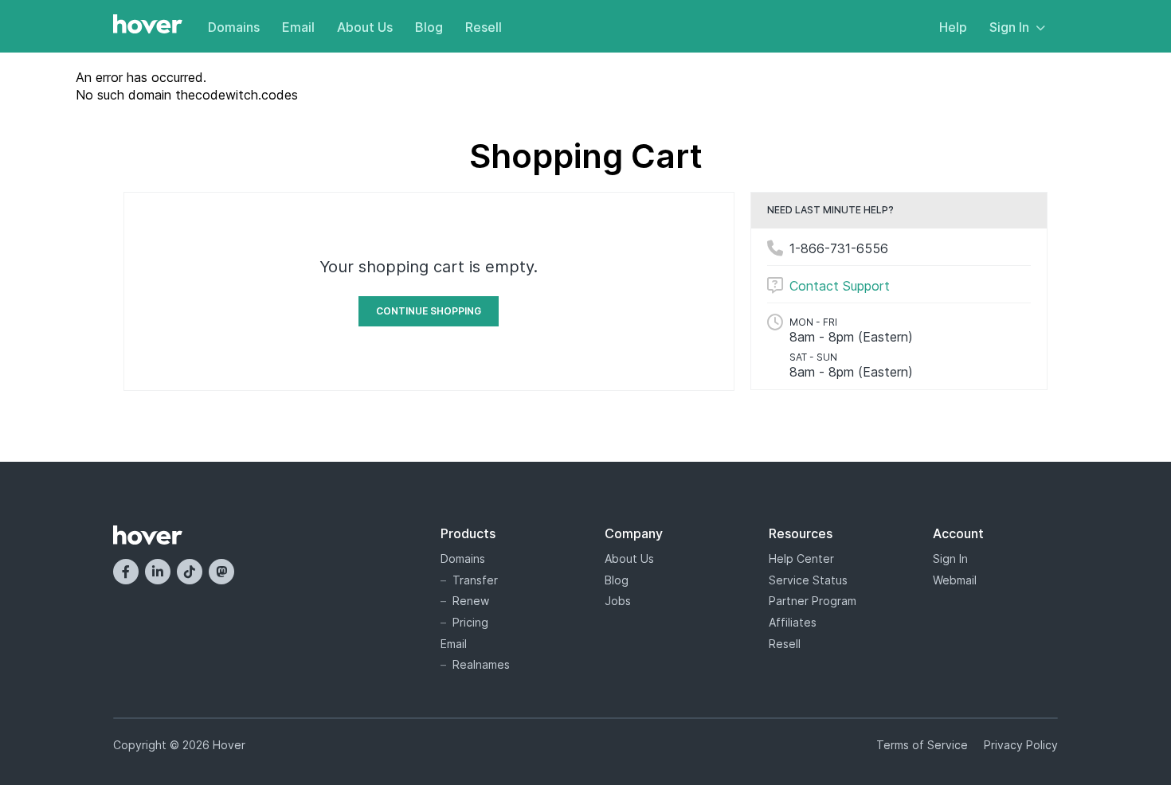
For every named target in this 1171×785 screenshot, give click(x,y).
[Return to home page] (148, 25)
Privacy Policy (1021, 745)
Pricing (470, 622)
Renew (470, 600)
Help (953, 27)
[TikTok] (189, 571)
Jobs (618, 600)
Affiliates (793, 622)
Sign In (1009, 27)
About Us (365, 27)
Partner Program (812, 600)
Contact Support (839, 286)
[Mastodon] (221, 571)
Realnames (481, 664)
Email (298, 27)
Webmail (955, 580)
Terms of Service (922, 745)
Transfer (475, 580)
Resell (483, 27)
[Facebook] (126, 571)
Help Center (801, 558)
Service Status (808, 580)
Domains (234, 27)
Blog (429, 27)
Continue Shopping (428, 311)
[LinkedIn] (157, 571)
